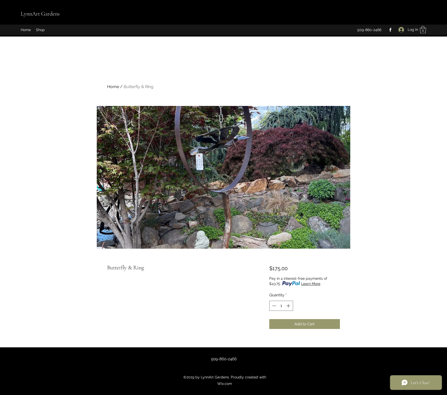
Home (113, 86)
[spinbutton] (281, 306)
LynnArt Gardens (40, 13)
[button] (423, 29)
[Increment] (288, 306)
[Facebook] (390, 29)
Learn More (310, 284)
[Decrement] (273, 306)
